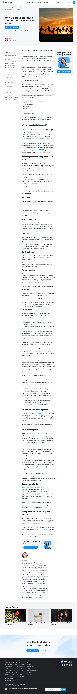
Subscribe (63, 689)
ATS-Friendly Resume (20, 664)
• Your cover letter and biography (11, 89)
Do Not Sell (23, 684)
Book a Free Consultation (31, 547)
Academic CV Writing (9, 676)
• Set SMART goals (10, 77)
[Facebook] (62, 665)
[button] (39, 2)
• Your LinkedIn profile (11, 92)
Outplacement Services (10, 680)
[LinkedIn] (67, 665)
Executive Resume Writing (9, 667)
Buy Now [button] (74, 2)
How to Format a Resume (20, 668)
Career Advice (57, 2)
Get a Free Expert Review (12, 27)
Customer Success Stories (32, 670)
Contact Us (29, 664)
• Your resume (9, 86)
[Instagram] (69, 665)
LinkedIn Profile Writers (10, 674)
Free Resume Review (33, 650)
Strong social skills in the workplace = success (11, 98)
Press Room (29, 672)
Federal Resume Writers (10, 670)
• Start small (9, 69)
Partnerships (29, 674)
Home (6, 7)
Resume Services (30, 2)
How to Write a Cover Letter (20, 671)
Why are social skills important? (10, 58)
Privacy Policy (14, 684)
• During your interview (11, 94)
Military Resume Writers (10, 672)
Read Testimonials (45, 650)
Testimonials (46, 2)
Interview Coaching (9, 678)
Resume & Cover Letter (17, 7)
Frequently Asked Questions (30, 667)
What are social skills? (10, 55)
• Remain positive (10, 79)
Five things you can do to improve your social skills (11, 66)
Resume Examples (19, 674)
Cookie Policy (19, 684)
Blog (10, 7)
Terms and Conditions (8, 684)
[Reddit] (71, 665)
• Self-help (9, 74)
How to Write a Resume (20, 666)
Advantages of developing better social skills (11, 62)
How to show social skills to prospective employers (12, 83)
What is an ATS (18, 662)
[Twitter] (65, 665)
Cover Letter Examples (20, 676)
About (38, 2)
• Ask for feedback (10, 72)
